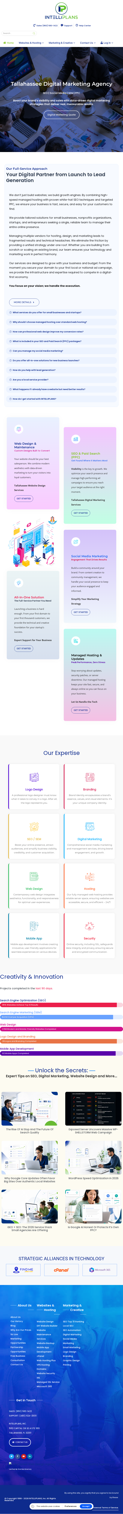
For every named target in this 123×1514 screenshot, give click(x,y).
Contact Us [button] (86, 42)
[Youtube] (23, 1456)
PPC (77, 93)
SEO (45, 93)
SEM (70, 93)
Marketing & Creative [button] (61, 42)
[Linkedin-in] (29, 1456)
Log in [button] (107, 42)
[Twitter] (11, 1456)
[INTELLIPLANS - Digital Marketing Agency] (61, 11)
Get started (24, 498)
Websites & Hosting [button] (30, 42)
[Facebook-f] (17, 1456)
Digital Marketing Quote (62, 114)
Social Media (58, 93)
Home (10, 42)
